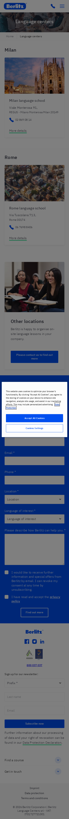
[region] (34, 409)
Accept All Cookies (34, 418)
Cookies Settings (34, 428)
